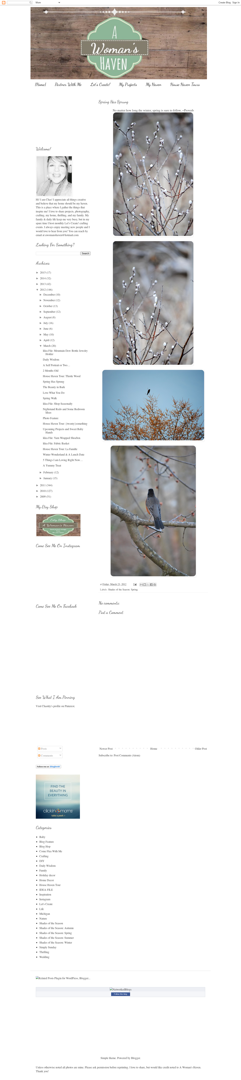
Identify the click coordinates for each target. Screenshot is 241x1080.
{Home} (40, 84)
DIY (41, 861)
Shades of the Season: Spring (123, 589)
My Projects (128, 84)
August (47, 317)
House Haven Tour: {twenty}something (65, 423)
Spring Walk (50, 398)
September (49, 311)
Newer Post (106, 748)
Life (41, 909)
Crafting (44, 856)
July (46, 323)
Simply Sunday (47, 947)
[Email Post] (134, 584)
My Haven (153, 84)
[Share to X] (148, 584)
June (46, 328)
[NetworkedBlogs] (120, 989)
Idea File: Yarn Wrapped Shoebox (61, 438)
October (48, 306)
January (48, 478)
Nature (43, 918)
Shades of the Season (51, 923)
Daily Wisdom (51, 359)
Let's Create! (100, 84)
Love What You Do (54, 392)
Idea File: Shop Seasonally (58, 403)
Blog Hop (44, 846)
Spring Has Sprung (53, 381)
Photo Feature (50, 418)
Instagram (44, 899)
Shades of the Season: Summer (56, 937)
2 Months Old (50, 370)
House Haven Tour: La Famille (60, 449)
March (47, 345)
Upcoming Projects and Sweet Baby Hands (63, 430)
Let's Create (46, 904)
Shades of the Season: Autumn (56, 928)
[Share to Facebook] (151, 584)
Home (153, 748)
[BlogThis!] (144, 584)
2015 (43, 272)
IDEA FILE (46, 889)
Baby (42, 837)
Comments (46, 755)
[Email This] (141, 584)
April (46, 340)
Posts (43, 748)
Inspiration (45, 894)
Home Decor (46, 880)
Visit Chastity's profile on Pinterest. (55, 706)
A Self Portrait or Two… (56, 365)
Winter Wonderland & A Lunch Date (63, 454)
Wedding (44, 957)
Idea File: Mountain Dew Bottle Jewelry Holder (65, 352)
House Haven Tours (185, 84)
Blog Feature (46, 841)
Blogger (135, 1058)
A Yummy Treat (52, 465)
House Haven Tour (50, 885)
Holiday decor (47, 875)
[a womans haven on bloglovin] (48, 767)
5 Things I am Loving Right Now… (63, 460)
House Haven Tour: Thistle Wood (61, 376)
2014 (43, 278)
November (49, 300)
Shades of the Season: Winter (55, 942)
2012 (43, 289)
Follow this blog (120, 994)
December (49, 294)
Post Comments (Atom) (127, 755)
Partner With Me (68, 84)
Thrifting (44, 952)
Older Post (201, 748)
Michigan (44, 913)
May (46, 334)
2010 (43, 491)
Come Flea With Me (50, 851)
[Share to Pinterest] (154, 584)
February (48, 472)
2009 (43, 496)
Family (43, 870)
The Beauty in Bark (54, 387)
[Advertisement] (153, 719)
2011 (43, 485)
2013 (43, 284)
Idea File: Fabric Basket (56, 443)
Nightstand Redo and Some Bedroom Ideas (64, 410)
